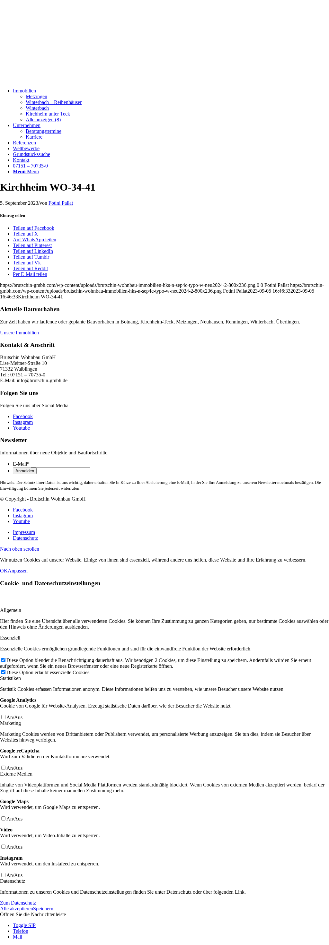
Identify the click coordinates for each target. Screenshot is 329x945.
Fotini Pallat (61, 203)
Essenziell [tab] (10, 637)
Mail (17, 937)
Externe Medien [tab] (16, 774)
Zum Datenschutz (18, 903)
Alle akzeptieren (16, 908)
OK (4, 570)
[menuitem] (171, 105)
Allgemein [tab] (10, 610)
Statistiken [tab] (10, 678)
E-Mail (21, 464)
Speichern (43, 908)
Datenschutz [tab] (12, 881)
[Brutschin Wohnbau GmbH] (48, 79)
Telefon (20, 931)
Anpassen (18, 570)
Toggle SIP (24, 925)
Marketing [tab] (10, 723)
